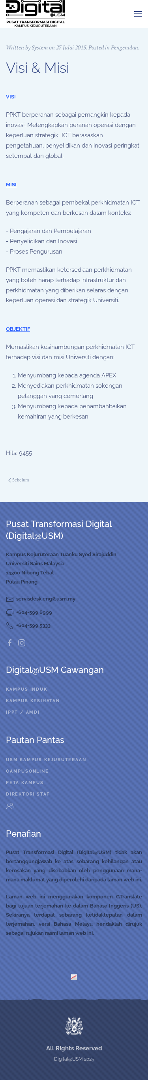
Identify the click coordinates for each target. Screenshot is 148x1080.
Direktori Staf (28, 794)
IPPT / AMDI (23, 712)
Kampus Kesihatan (33, 700)
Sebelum (20, 480)
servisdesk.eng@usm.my (45, 598)
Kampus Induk (26, 689)
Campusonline (27, 771)
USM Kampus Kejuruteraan (46, 759)
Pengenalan (124, 47)
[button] (138, 14)
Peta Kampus (25, 782)
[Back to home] (35, 14)
